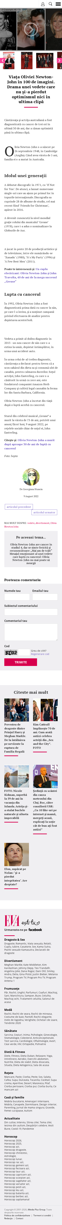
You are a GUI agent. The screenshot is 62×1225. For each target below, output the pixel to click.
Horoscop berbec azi (16, 1196)
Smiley (50, 971)
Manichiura (17, 995)
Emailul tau (40, 591)
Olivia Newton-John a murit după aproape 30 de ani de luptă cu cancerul (29, 444)
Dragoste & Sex (14, 940)
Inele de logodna (14, 1020)
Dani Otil (41, 971)
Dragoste (9, 943)
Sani (6, 995)
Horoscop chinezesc (15, 1152)
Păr (6, 992)
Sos (41, 1076)
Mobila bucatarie (14, 1101)
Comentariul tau (15, 621)
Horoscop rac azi (13, 1162)
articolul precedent (19, 507)
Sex (34, 946)
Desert (28, 1083)
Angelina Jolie (12, 971)
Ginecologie (50, 1034)
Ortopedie (28, 1044)
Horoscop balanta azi (16, 1193)
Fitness (15, 1055)
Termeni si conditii (42, 1215)
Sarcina (8, 1034)
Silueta (8, 1065)
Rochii (12, 992)
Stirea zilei (33, 1122)
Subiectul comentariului (21, 606)
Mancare (9, 1076)
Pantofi (29, 1016)
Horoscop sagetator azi (17, 1180)
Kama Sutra (43, 946)
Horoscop (10, 1136)
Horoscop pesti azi (14, 1187)
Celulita (46, 995)
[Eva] (11, 4)
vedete (31, 523)
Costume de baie (14, 1016)
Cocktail (45, 1080)
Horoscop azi (11, 1146)
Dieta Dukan (27, 1055)
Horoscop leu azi (13, 1190)
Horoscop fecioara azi (16, 1168)
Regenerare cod (40, 654)
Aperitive (18, 1083)
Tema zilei (45, 1122)
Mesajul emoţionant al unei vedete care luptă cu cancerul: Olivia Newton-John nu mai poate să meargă (31, 558)
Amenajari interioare (37, 1101)
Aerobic (22, 1058)
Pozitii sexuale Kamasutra (19, 949)
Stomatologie (11, 1037)
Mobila (8, 1104)
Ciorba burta (45, 1086)
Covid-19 (16, 1128)
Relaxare (41, 1055)
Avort (52, 1041)
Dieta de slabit (22, 1062)
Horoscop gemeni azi (16, 1165)
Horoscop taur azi (14, 1171)
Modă (8, 1010)
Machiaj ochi (11, 998)
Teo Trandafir (42, 968)
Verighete (30, 1020)
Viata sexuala (35, 943)
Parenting (10, 1107)
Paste (19, 1076)
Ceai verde (10, 1044)
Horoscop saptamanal (16, 1199)
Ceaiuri (18, 1034)
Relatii (47, 943)
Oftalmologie (40, 1041)
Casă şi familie (14, 1097)
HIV (19, 1044)
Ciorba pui (31, 1086)
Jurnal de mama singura (30, 1107)
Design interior (47, 1104)
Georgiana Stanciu (33, 489)
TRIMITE (21, 662)
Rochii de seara (21, 1013)
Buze (38, 995)
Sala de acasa (41, 1065)
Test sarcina (11, 1041)
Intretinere (10, 1058)
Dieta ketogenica (22, 1065)
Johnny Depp (26, 968)
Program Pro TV (36, 977)
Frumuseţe (11, 988)
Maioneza (38, 1083)
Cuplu (7, 946)
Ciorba (26, 1076)
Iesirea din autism (14, 1125)
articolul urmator (44, 512)
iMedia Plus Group (36, 1209)
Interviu (21, 1122)
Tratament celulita (30, 998)
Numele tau (12, 591)
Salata (47, 1076)
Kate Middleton (32, 964)
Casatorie (25, 946)
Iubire (15, 946)
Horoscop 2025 (12, 1143)
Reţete (8, 1073)
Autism (28, 1110)
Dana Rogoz (28, 971)
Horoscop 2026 (12, 1140)
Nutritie (8, 1062)
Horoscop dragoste (15, 1149)
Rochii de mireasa (41, 1013)
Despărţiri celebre (36, 1125)
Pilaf (47, 1083)
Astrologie (10, 1156)
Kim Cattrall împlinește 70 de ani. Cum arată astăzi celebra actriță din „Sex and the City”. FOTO (44, 736)
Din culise (10, 1122)
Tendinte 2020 (12, 1023)
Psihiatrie (40, 1044)
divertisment (42, 523)
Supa (15, 1080)
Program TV (19, 977)
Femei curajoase (13, 1110)
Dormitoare (31, 1104)
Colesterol (26, 1037)
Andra (7, 974)
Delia (15, 974)
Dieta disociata (40, 1062)
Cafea (7, 1080)
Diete (7, 1055)
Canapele (18, 1104)
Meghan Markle (13, 964)
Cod (6, 646)
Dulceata (24, 1080)
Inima (26, 1034)
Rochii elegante (42, 1016)
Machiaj (52, 992)
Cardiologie (25, 1041)
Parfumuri (32, 992)
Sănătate (10, 1031)
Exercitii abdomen (38, 1058)
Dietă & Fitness (14, 1052)
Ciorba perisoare (14, 1086)
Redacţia (8, 1218)
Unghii (21, 992)
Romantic (21, 943)
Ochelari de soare (47, 1020)
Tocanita (35, 1080)
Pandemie (28, 1128)
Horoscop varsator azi (16, 1184)
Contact (19, 1218)
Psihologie (37, 1034)
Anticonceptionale (43, 1037)
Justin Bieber (40, 974)
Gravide (49, 1107)
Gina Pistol (25, 974)
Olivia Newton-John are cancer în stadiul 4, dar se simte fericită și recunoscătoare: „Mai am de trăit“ (31, 547)
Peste (34, 1076)
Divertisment (13, 961)
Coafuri (43, 992)
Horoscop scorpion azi (17, 1177)
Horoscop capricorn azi (17, 1174)
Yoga (49, 1055)
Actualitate (12, 1118)
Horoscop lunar (13, 1159)
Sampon (29, 995)
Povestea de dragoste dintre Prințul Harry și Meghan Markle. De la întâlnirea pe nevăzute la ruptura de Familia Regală (15, 738)
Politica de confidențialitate (17, 1215)
